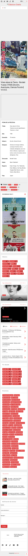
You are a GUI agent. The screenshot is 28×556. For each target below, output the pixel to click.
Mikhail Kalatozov (7, 448)
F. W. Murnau (5, 418)
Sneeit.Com (16, 553)
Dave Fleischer (21, 409)
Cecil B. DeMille (6, 406)
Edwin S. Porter (14, 413)
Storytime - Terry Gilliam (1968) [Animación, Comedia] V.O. (12, 234)
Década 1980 (15, 379)
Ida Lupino (5, 432)
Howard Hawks (16, 429)
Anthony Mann (6, 402)
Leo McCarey (14, 441)
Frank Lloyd (12, 423)
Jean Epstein (19, 432)
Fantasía (5, 271)
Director (4, 295)
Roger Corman (13, 453)
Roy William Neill (6, 455)
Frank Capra (5, 423)
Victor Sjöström (14, 462)
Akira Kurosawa (6, 397)
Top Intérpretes (6, 283)
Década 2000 (15, 381)
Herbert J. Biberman (7, 429)
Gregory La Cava (6, 427)
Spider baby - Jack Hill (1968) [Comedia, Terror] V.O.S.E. (11, 247)
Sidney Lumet (6, 460)
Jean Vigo (11, 434)
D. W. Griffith (14, 409)
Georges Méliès (17, 425)
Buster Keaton (6, 404)
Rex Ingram (12, 450)
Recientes (5, 473)
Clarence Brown (6, 409)
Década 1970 (6, 379)
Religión (18, 271)
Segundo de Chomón (8, 457)
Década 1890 (6, 369)
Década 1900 (15, 369)
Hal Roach (13, 427)
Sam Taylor (14, 455)
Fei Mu (11, 418)
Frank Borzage (17, 420)
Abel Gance (16, 395)
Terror (12, 273)
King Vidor (16, 439)
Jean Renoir (5, 434)
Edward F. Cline (6, 413)
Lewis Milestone (6, 443)
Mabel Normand (7, 297)
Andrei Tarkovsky (16, 399)
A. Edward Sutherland (8, 395)
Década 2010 (6, 383)
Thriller (19, 273)
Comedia (15, 266)
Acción (4, 261)
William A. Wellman (15, 464)
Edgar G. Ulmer (19, 411)
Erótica (20, 268)
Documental (5, 268)
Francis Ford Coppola (7, 420)
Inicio (2, 79)
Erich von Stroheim (7, 416)
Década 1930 (6, 374)
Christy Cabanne (6, 316)
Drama (13, 268)
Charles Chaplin (14, 406)
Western (5, 276)
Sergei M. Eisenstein (18, 457)
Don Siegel (5, 411)
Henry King (19, 427)
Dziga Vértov (12, 411)
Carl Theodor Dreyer (15, 404)
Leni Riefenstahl (6, 441)
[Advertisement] (14, 24)
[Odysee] (7, 1)
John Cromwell (18, 434)
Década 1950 (6, 376)
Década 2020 (16, 383)
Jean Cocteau (12, 432)
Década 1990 (6, 381)
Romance (5, 273)
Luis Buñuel (22, 443)
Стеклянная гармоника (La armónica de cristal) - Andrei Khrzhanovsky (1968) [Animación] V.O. (12, 206)
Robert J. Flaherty (20, 450)
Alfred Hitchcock (6, 399)
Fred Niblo (5, 425)
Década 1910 (6, 371)
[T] (13, 1)
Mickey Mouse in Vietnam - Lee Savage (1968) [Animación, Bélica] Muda (13, 220)
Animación (12, 261)
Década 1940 (16, 374)
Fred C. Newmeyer (20, 423)
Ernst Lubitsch (16, 416)
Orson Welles (15, 448)
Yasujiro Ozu (14, 466)
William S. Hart (6, 466)
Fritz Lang (10, 425)
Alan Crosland (14, 397)
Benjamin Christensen (16, 402)
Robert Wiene (6, 453)
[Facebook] (1, 1)
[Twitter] (4, 1)
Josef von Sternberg (7, 439)
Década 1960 (16, 376)
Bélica (12, 263)
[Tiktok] (10, 1)
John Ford (5, 436)
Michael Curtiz (14, 446)
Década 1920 (16, 371)
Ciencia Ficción (12, 79)
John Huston (11, 436)
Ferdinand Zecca (18, 418)
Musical (12, 271)
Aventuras (6, 79)
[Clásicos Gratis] (14, 4)
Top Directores (6, 304)
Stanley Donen (13, 460)
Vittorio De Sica (6, 464)
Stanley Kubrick (6, 462)
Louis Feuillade (14, 443)
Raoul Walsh (5, 450)
